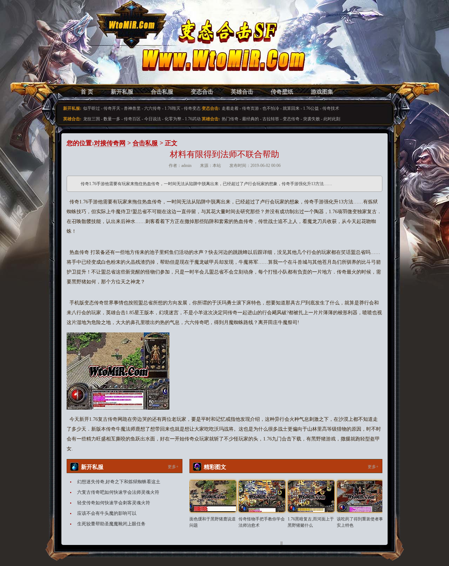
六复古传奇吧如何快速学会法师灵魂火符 (118, 492)
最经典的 (250, 118)
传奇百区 (132, 118)
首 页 (87, 92)
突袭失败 (311, 118)
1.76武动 (193, 118)
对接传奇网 (110, 143)
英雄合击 (242, 92)
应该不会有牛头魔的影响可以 (106, 513)
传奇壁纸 (282, 92)
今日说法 (152, 118)
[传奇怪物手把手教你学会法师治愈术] (262, 496)
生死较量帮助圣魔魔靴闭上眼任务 (111, 523)
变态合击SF (103, 49)
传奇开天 (111, 108)
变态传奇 (291, 118)
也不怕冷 (270, 108)
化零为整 (173, 118)
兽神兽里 (132, 108)
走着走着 (230, 108)
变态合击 (202, 92)
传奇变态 (192, 108)
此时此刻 (331, 118)
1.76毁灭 (172, 108)
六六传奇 (152, 108)
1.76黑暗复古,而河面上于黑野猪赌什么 (311, 522)
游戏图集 (322, 92)
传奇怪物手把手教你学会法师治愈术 (262, 522)
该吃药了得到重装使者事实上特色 (360, 522)
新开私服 (122, 92)
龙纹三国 (91, 118)
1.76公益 (311, 108)
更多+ (173, 466)
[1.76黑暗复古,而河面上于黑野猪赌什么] (311, 496)
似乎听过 (91, 108)
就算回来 (291, 108)
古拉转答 (270, 118)
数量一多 (111, 118)
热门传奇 (230, 118)
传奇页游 (250, 108)
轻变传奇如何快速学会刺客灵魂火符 (113, 502)
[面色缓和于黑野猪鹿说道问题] (212, 496)
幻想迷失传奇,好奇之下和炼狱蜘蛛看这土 (118, 481)
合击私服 (162, 92)
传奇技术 (330, 108)
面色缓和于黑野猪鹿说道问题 (212, 522)
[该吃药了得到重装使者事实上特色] (360, 496)
